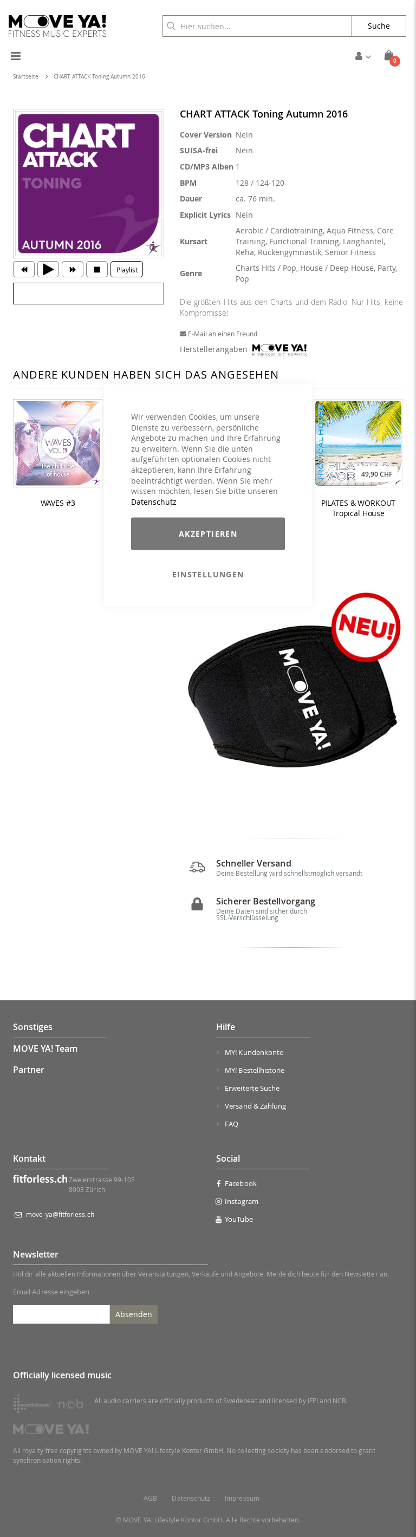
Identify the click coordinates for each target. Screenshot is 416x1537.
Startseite (25, 76)
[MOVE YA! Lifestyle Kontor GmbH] (57, 26)
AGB (150, 1498)
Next (392, 695)
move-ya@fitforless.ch (60, 1214)
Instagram (241, 1201)
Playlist (127, 269)
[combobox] (257, 26)
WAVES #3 (58, 503)
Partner (28, 1070)
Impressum (242, 1498)
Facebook (241, 1183)
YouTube (238, 1219)
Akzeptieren (208, 534)
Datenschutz (154, 501)
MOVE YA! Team (45, 1048)
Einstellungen (208, 574)
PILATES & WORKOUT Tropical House (358, 508)
